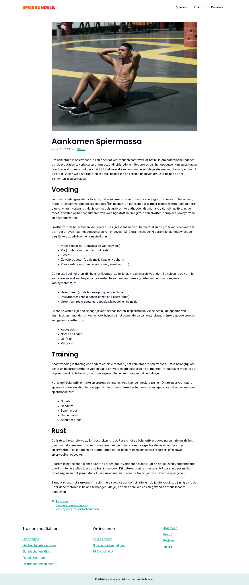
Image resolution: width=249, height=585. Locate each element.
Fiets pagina (30, 539)
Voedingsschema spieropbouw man (77, 509)
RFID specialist (103, 551)
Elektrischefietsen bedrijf (39, 564)
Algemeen (62, 501)
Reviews (217, 7)
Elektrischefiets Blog (36, 551)
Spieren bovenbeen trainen (71, 505)
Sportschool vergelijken (109, 545)
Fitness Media (102, 539)
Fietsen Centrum (33, 557)
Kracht (199, 7)
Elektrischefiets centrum (39, 545)
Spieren (181, 7)
